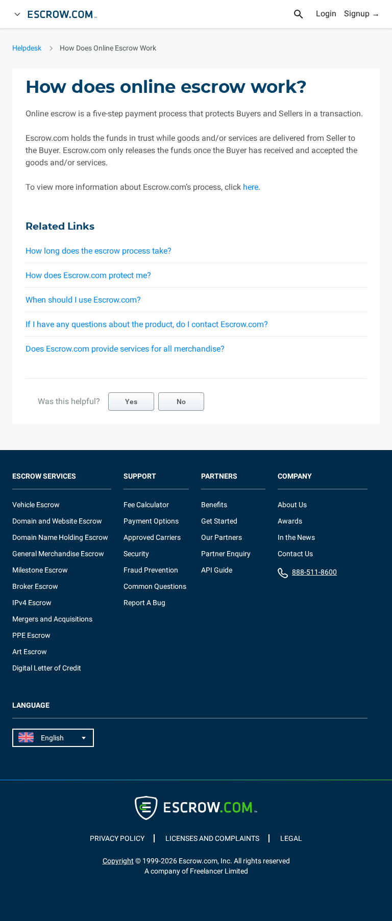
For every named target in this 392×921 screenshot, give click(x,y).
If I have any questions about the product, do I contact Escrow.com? (147, 324)
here (250, 187)
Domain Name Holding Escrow (60, 537)
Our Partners (221, 537)
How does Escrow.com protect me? (88, 275)
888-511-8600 (314, 572)
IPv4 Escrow (32, 603)
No (181, 401)
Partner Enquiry (226, 554)
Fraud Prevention (151, 570)
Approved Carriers (152, 537)
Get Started (219, 521)
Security (136, 554)
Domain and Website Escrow (57, 521)
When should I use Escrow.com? (83, 300)
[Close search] (304, 14)
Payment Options (151, 521)
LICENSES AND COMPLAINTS (212, 838)
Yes (131, 401)
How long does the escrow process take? (99, 251)
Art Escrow (29, 652)
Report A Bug (144, 603)
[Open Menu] (17, 14)
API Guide (216, 570)
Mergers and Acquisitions (52, 619)
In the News (296, 537)
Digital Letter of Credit (46, 668)
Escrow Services (44, 476)
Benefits (214, 505)
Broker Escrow (35, 586)
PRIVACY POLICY (117, 838)
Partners (219, 476)
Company (295, 476)
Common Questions (155, 586)
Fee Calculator (146, 505)
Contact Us (295, 554)
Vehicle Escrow (36, 505)
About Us (292, 505)
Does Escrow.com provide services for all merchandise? (125, 349)
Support (140, 476)
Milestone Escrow (40, 570)
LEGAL (291, 838)
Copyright (118, 861)
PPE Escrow (31, 635)
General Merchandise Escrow (58, 554)
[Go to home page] (67, 14)
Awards (290, 521)
